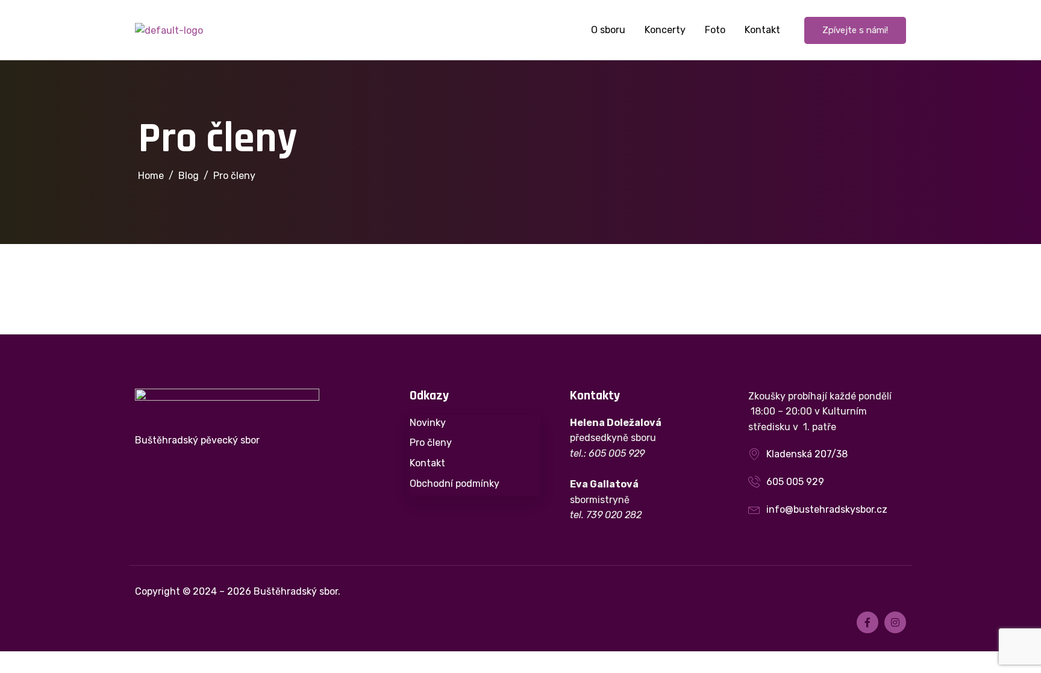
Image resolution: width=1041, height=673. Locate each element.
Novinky (428, 422)
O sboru (608, 30)
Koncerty (665, 30)
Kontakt (762, 30)
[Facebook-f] (867, 622)
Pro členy (431, 442)
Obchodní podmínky (454, 483)
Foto (715, 30)
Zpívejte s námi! (855, 30)
